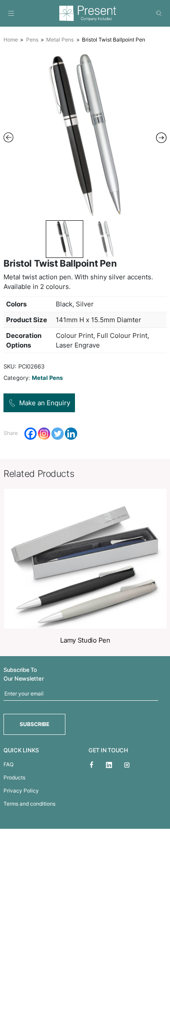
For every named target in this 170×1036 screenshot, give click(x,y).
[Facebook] (30, 434)
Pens (32, 39)
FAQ (8, 764)
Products (14, 777)
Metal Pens (60, 39)
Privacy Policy (21, 790)
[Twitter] (57, 434)
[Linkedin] (71, 434)
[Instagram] (44, 434)
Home (10, 39)
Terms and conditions (29, 803)
